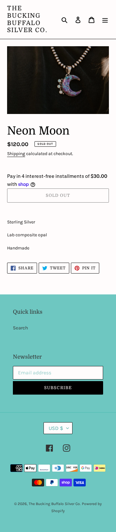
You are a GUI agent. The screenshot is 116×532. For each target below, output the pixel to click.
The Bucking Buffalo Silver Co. (27, 19)
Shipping (16, 153)
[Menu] (105, 19)
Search (20, 328)
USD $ (56, 428)
